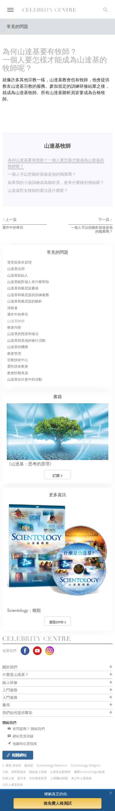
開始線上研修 (38, 772)
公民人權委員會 (12, 784)
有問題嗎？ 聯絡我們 (28, 728)
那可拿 (22, 778)
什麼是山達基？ (15, 674)
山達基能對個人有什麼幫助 (28, 281)
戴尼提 (28, 765)
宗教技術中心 (17, 359)
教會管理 (14, 353)
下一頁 (104, 219)
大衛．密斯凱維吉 (14, 772)
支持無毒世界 (38, 778)
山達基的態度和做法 (23, 333)
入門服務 (9, 690)
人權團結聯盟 (59, 778)
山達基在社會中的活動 (24, 379)
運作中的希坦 (12, 227)
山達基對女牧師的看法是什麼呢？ (38, 190)
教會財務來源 (17, 373)
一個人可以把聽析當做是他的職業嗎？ (42, 174)
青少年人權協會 (81, 778)
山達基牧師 (16, 321)
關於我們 (9, 667)
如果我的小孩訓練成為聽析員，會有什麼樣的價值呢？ (56, 182)
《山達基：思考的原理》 (30, 464)
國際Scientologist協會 (89, 772)
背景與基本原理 (19, 262)
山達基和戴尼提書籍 (23, 288)
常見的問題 (57, 252)
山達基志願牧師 (60, 772)
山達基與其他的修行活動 (26, 340)
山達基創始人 (17, 275)
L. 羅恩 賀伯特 (11, 765)
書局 (6, 705)
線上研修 (9, 682)
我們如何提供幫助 (17, 712)
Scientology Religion (86, 765)
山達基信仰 (16, 268)
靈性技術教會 (17, 366)
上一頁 (11, 219)
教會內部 (14, 327)
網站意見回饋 (22, 736)
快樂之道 (8, 778)
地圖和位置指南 (24, 743)
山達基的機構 (17, 346)
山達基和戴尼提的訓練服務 (28, 294)
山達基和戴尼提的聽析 (24, 301)
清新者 (12, 307)
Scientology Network (51, 765)
